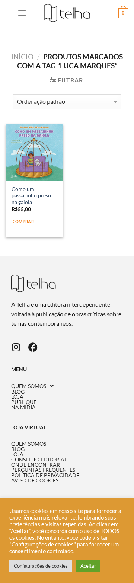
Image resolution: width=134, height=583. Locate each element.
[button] (67, 386)
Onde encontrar (35, 464)
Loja (17, 396)
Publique (23, 402)
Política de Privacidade (45, 475)
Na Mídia (23, 407)
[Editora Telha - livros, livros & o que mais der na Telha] (67, 13)
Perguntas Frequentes (43, 470)
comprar (23, 221)
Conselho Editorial (39, 459)
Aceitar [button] (88, 566)
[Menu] (21, 13)
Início (22, 56)
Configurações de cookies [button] (41, 566)
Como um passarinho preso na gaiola (31, 195)
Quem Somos (28, 386)
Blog (18, 391)
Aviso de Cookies (34, 480)
